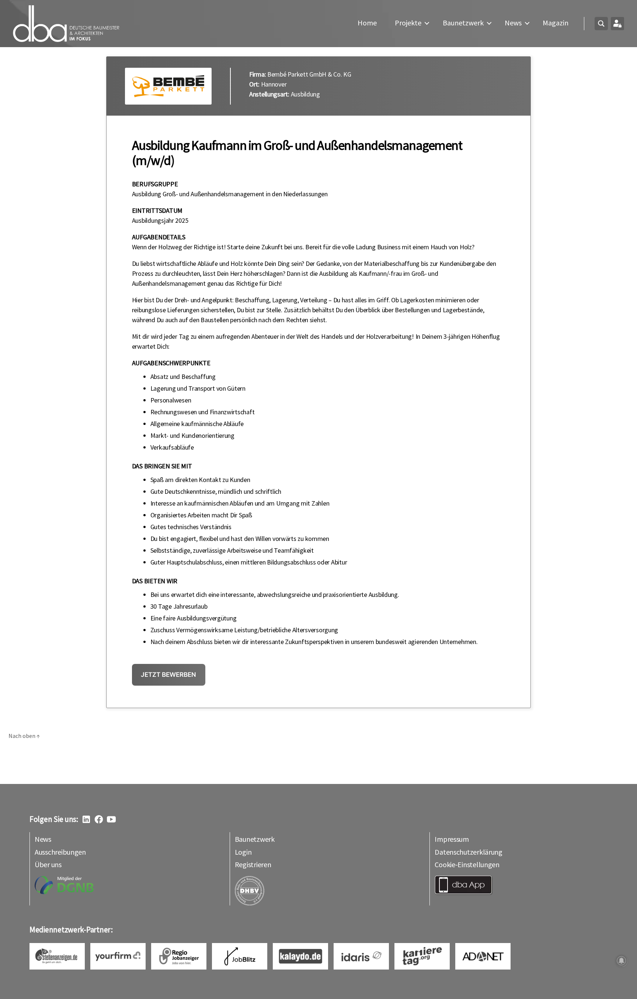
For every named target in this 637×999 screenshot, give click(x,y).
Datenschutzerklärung (468, 851)
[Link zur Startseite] (66, 23)
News (513, 22)
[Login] (617, 24)
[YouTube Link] (111, 819)
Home (367, 22)
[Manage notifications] (621, 961)
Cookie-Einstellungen (467, 864)
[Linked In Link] (86, 819)
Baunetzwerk (463, 22)
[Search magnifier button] (601, 23)
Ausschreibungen (60, 851)
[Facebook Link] (98, 819)
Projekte (408, 22)
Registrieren (253, 864)
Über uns (48, 864)
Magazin (555, 22)
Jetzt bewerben (168, 674)
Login (243, 851)
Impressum (452, 839)
